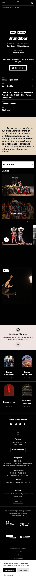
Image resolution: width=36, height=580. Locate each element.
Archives (18, 555)
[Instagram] (15, 424)
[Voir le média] (6, 239)
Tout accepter (9, 570)
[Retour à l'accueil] (18, 3)
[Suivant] (33, 222)
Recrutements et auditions (18, 549)
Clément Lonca (23, 46)
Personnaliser (8, 575)
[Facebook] (11, 424)
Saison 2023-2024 (8, 8)
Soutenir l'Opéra (18, 334)
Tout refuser (23, 570)
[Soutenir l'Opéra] (18, 344)
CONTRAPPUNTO (11, 309)
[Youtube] (20, 424)
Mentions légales (18, 558)
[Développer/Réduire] (32, 158)
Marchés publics (18, 552)
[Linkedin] (25, 424)
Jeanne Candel (18, 53)
